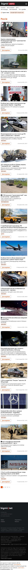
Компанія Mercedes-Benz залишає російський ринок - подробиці (11, 411)
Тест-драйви (22, 9)
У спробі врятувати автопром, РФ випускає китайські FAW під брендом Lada (14, 226)
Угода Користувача (16, 539)
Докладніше (6, 50)
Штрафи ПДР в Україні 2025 (16, 12)
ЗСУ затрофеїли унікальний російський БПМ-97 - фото (10, 442)
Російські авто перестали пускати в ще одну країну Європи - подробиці (13, 104)
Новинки (3, 448)
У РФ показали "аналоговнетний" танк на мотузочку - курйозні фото (14, 196)
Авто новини (10, 7)
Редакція (22, 536)
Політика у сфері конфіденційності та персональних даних (10, 541)
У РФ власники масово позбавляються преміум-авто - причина (13, 289)
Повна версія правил (6, 558)
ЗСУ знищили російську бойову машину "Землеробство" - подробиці (13, 165)
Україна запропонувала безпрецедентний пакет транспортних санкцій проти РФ (13, 40)
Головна (3, 7)
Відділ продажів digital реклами (19, 544)
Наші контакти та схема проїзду (9, 536)
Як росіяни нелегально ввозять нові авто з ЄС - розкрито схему (14, 72)
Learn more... (21, 567)
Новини (3, 521)
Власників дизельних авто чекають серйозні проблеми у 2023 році (12, 349)
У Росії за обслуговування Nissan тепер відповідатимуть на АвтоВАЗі (13, 473)
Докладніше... (17, 564)
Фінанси (17, 521)
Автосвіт (3, 79)
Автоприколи (13, 9)
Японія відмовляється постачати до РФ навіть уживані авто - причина (13, 134)
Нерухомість (18, 519)
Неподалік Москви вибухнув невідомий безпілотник (14, 318)
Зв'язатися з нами (5, 538)
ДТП (17, 7)
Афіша (2, 519)
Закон (3, 47)
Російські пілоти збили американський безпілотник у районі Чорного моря (13, 258)
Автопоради (4, 9)
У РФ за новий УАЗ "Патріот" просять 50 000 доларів (13, 381)
